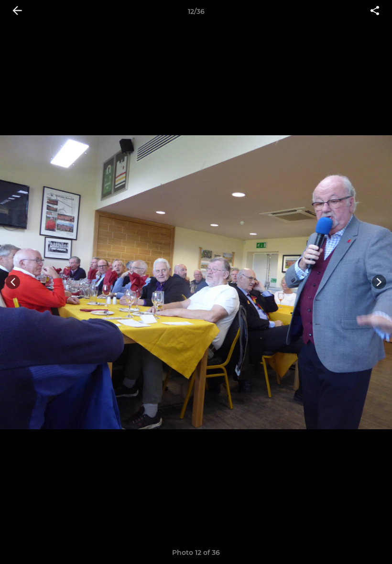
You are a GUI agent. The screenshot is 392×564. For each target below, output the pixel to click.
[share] (375, 11)
